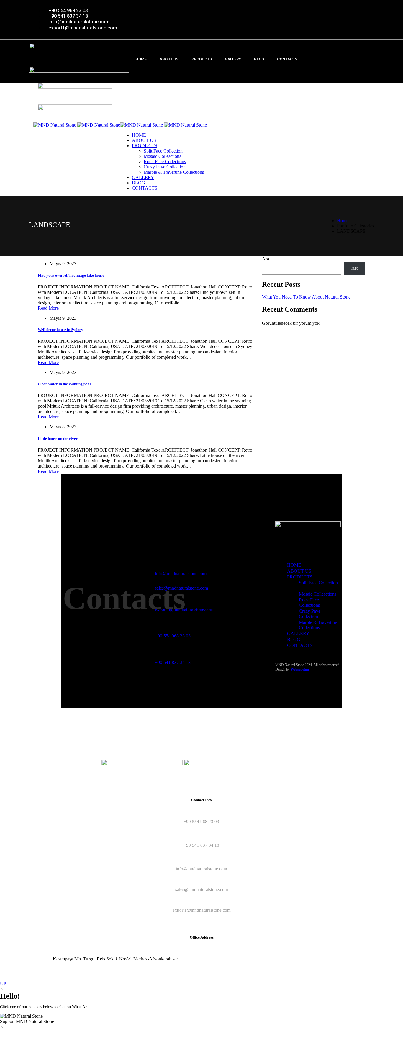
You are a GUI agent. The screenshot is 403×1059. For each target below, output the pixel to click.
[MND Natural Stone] (76, 124)
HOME (141, 59)
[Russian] (356, 5)
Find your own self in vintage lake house (71, 275)
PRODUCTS (201, 59)
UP (3, 983)
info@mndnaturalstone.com (181, 573)
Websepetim (300, 669)
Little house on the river (58, 438)
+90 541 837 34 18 (173, 662)
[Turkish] (362, 5)
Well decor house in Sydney (60, 329)
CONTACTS (287, 59)
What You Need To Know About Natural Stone (306, 296)
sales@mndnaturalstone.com (181, 588)
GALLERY (233, 59)
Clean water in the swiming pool (64, 384)
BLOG (259, 59)
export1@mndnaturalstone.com (184, 609)
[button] (201, 1019)
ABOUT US (169, 59)
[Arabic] (368, 5)
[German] (350, 5)
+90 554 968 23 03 (173, 635)
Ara (265, 258)
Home (342, 220)
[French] (345, 5)
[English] (339, 5)
